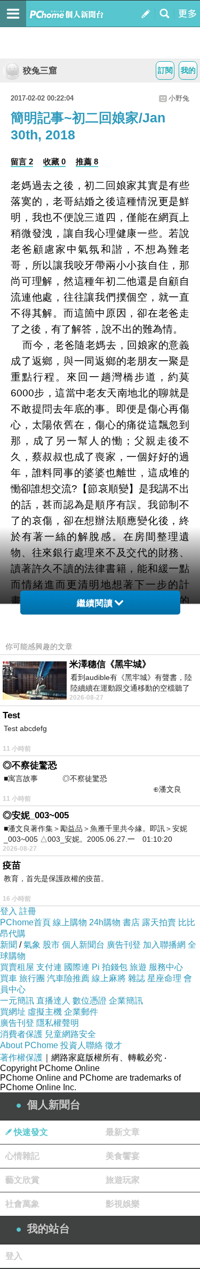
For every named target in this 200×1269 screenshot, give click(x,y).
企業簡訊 (126, 1000)
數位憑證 (90, 1000)
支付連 (49, 967)
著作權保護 (21, 1057)
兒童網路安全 (70, 1034)
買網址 (13, 1011)
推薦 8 (87, 161)
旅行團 (32, 978)
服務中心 (166, 967)
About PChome (29, 1045)
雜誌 (136, 978)
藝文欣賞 (22, 1179)
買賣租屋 (17, 967)
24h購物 (105, 922)
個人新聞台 (83, 944)
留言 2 (22, 161)
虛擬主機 (45, 1011)
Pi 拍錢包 (109, 967)
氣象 (32, 944)
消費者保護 (21, 1034)
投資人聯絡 (81, 1045)
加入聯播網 (164, 944)
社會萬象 (22, 1203)
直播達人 (53, 1000)
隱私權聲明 (57, 1022)
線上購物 (70, 922)
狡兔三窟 (40, 70)
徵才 (113, 1045)
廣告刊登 (124, 944)
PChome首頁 (25, 922)
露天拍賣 (159, 922)
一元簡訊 (17, 1000)
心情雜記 (22, 1155)
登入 (8, 911)
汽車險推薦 (68, 978)
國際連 (77, 967)
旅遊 (138, 967)
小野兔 (179, 98)
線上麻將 (109, 978)
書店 (131, 922)
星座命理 (164, 978)
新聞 (8, 944)
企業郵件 (81, 1011)
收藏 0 (54, 161)
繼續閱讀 (95, 603)
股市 (51, 944)
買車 (8, 978)
